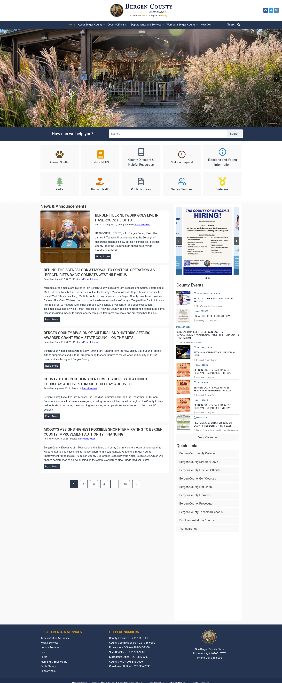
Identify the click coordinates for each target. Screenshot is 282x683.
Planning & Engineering (53, 661)
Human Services (49, 647)
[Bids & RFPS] (100, 157)
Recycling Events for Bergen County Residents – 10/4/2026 (213, 424)
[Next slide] (276, 78)
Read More (103, 257)
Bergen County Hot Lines (195, 487)
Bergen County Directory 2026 (198, 462)
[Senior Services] (182, 184)
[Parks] (59, 184)
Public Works (47, 671)
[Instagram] (276, 10)
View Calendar (207, 437)
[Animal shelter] (59, 157)
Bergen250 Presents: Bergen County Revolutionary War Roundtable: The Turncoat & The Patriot (207, 334)
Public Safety (48, 666)
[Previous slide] (5, 78)
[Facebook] (265, 10)
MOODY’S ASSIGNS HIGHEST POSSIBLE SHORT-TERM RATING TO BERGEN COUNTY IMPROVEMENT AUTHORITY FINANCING (103, 431)
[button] (208, 241)
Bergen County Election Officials (199, 470)
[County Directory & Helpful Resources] (141, 157)
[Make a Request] (182, 157)
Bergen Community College (197, 453)
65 (125, 484)
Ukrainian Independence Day (212, 316)
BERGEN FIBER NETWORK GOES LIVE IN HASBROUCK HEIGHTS (127, 217)
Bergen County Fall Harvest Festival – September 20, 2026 (212, 407)
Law (42, 652)
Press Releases (142, 224)
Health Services (49, 642)
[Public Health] (100, 184)
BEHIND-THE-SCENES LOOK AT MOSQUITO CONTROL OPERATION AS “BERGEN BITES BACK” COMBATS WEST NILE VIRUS (99, 272)
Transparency (188, 528)
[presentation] (65, 237)
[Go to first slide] (236, 241)
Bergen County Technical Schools (201, 512)
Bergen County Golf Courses (197, 478)
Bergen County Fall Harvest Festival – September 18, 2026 (212, 372)
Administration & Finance (55, 638)
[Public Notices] (141, 184)
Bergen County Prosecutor (196, 503)
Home (72, 24)
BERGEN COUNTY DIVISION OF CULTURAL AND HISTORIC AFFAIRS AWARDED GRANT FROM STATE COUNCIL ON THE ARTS (97, 335)
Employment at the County (196, 520)
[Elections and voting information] (222, 157)
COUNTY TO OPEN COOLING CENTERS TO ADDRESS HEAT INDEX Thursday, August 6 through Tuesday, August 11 (95, 381)
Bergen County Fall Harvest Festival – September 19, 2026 (212, 389)
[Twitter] (271, 10)
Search (234, 133)
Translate (219, 670)
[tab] (206, 278)
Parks (43, 656)
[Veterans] (222, 184)
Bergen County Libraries (195, 495)
